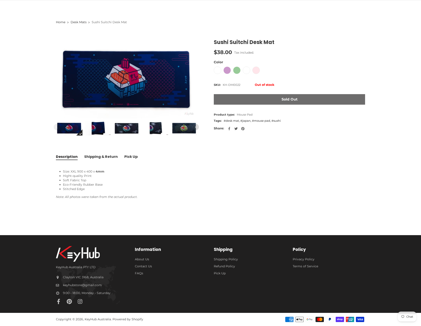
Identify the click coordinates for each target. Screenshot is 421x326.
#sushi (276, 120)
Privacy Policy (303, 259)
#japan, (246, 120)
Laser (217, 70)
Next (195, 127)
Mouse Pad (245, 114)
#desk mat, (232, 120)
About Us (142, 259)
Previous (57, 127)
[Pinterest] (69, 301)
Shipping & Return (101, 156)
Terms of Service (305, 266)
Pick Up (131, 156)
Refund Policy (224, 266)
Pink (256, 70)
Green (237, 70)
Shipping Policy (226, 259)
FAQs (139, 273)
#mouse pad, (261, 120)
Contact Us (143, 266)
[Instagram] (80, 301)
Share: (219, 128)
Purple (227, 70)
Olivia (246, 70)
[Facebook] (58, 301)
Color (218, 62)
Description (67, 156)
